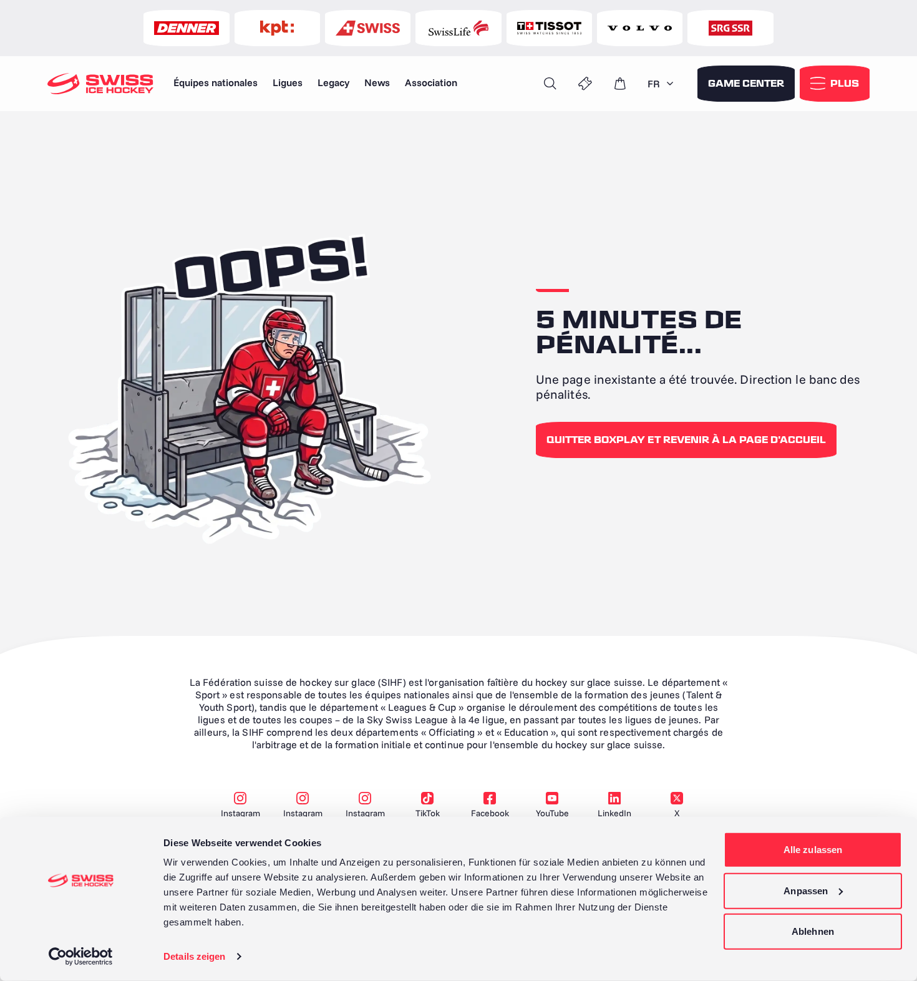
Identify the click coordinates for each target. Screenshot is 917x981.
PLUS (844, 84)
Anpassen (806, 890)
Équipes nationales (215, 82)
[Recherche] (550, 83)
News (377, 82)
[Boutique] (620, 83)
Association (431, 82)
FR (654, 83)
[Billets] (585, 83)
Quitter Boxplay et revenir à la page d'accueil (686, 440)
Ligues (288, 82)
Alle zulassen (813, 849)
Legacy (333, 82)
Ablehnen (813, 931)
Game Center (746, 84)
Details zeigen (194, 956)
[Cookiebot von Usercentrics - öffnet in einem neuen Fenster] (80, 956)
